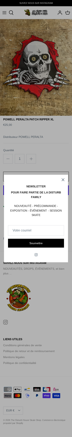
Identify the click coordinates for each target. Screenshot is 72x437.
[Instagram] (36, 254)
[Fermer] (63, 179)
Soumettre (36, 243)
